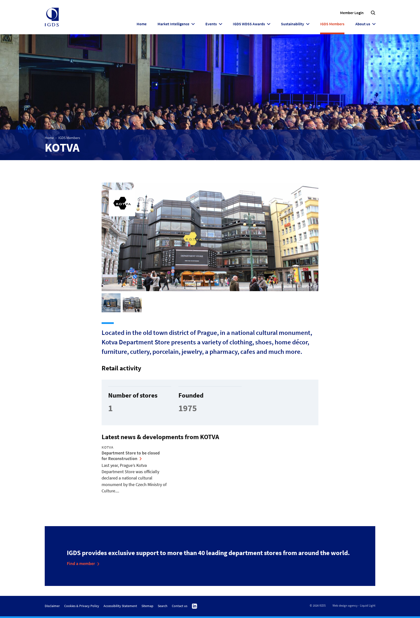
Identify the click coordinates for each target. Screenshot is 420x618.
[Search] (372, 12)
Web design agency (345, 605)
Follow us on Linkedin (194, 606)
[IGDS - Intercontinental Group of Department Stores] (52, 17)
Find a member (81, 563)
